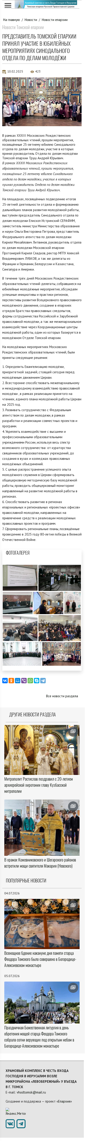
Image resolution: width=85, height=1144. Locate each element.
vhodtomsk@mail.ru (31, 1092)
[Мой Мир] (17, 680)
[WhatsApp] (30, 680)
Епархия (64, 1101)
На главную (11, 20)
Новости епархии (55, 20)
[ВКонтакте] (5, 680)
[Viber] (24, 680)
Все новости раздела (62, 696)
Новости (31, 20)
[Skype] (36, 680)
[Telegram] (43, 680)
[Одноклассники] (11, 680)
